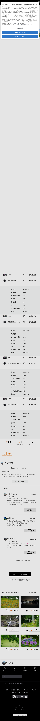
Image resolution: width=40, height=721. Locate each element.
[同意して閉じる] (39, 2)
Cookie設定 (20, 28)
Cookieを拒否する (20, 32)
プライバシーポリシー (21, 24)
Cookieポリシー (16, 23)
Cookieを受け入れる (20, 36)
